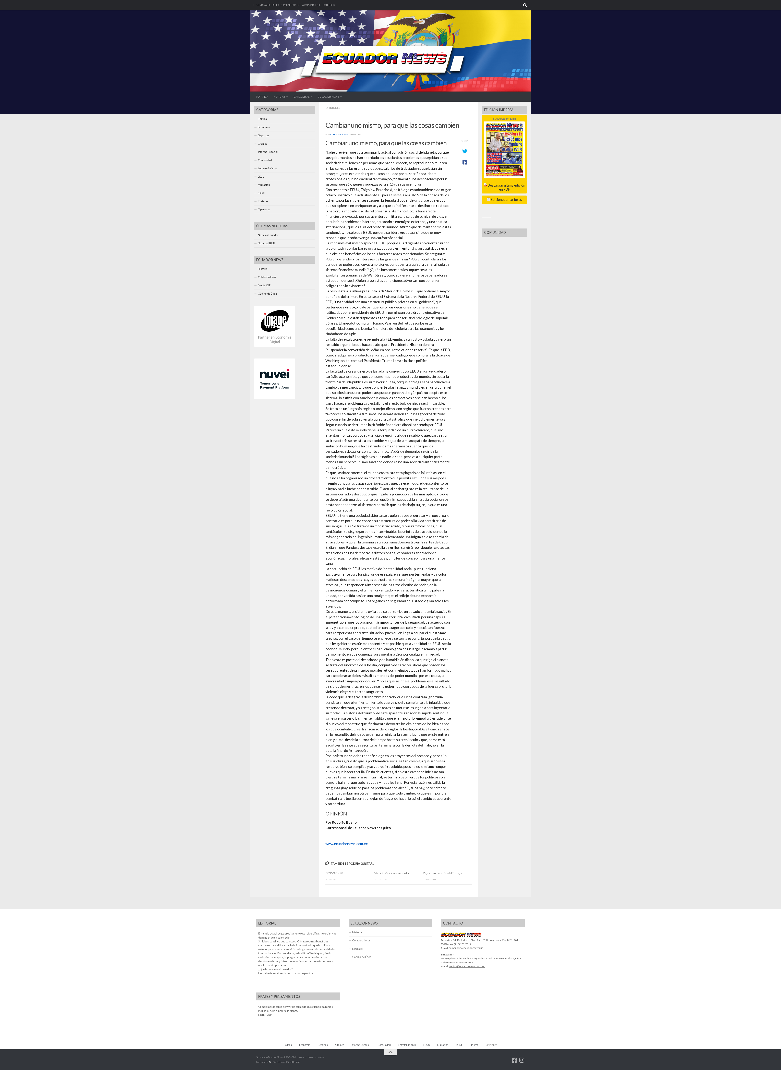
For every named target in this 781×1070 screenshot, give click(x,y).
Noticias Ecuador (268, 235)
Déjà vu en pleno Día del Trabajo (442, 873)
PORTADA (262, 96)
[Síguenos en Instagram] (522, 1060)
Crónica (262, 143)
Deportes (263, 135)
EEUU (261, 176)
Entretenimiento (267, 168)
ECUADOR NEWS (328, 96)
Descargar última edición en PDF (506, 187)
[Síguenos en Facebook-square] (514, 1060)
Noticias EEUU (266, 243)
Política (262, 118)
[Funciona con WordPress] (270, 1062)
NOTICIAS (279, 96)
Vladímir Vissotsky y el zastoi (391, 873)
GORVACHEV (334, 873)
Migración (264, 184)
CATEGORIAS (301, 96)
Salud (261, 193)
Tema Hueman (293, 1062)
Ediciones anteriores (506, 200)
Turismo (263, 201)
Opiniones (332, 107)
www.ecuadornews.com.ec (346, 844)
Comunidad (265, 160)
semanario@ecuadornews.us (466, 948)
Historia (262, 268)
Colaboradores (267, 277)
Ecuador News (339, 134)
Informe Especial (268, 151)
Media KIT (264, 285)
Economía (264, 127)
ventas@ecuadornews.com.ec (467, 966)
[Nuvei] (274, 398)
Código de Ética (267, 293)
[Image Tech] (274, 345)
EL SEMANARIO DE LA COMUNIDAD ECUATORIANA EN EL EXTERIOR (294, 5)
